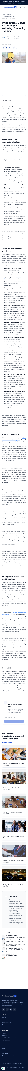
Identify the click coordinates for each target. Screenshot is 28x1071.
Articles (9, 14)
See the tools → (21, 3)
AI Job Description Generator (9, 1038)
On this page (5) (7, 100)
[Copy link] (16, 47)
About (3, 1048)
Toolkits (4, 1020)
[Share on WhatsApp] (13, 47)
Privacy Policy (13, 1067)
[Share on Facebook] (6, 47)
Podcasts (4, 1035)
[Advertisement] (14, 79)
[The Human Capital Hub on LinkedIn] (3, 1009)
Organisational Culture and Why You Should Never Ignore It (15, 944)
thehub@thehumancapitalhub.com (10, 1055)
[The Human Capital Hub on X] (7, 1009)
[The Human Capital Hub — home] (9, 7)
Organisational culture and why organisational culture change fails (15, 940)
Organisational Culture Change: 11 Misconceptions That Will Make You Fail (15, 950)
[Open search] (21, 7)
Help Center (5, 1053)
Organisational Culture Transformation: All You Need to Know (16, 936)
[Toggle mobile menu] (24, 7)
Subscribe (14, 721)
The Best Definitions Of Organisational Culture (12, 954)
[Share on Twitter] (3, 47)
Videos (4, 1033)
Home (3, 14)
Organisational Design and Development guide (9, 16)
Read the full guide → (7, 742)
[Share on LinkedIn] (10, 47)
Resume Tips (5, 1024)
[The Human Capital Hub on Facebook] (10, 1009)
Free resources (6, 1040)
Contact (4, 1051)
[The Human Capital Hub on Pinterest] (14, 1009)
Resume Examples (6, 1022)
